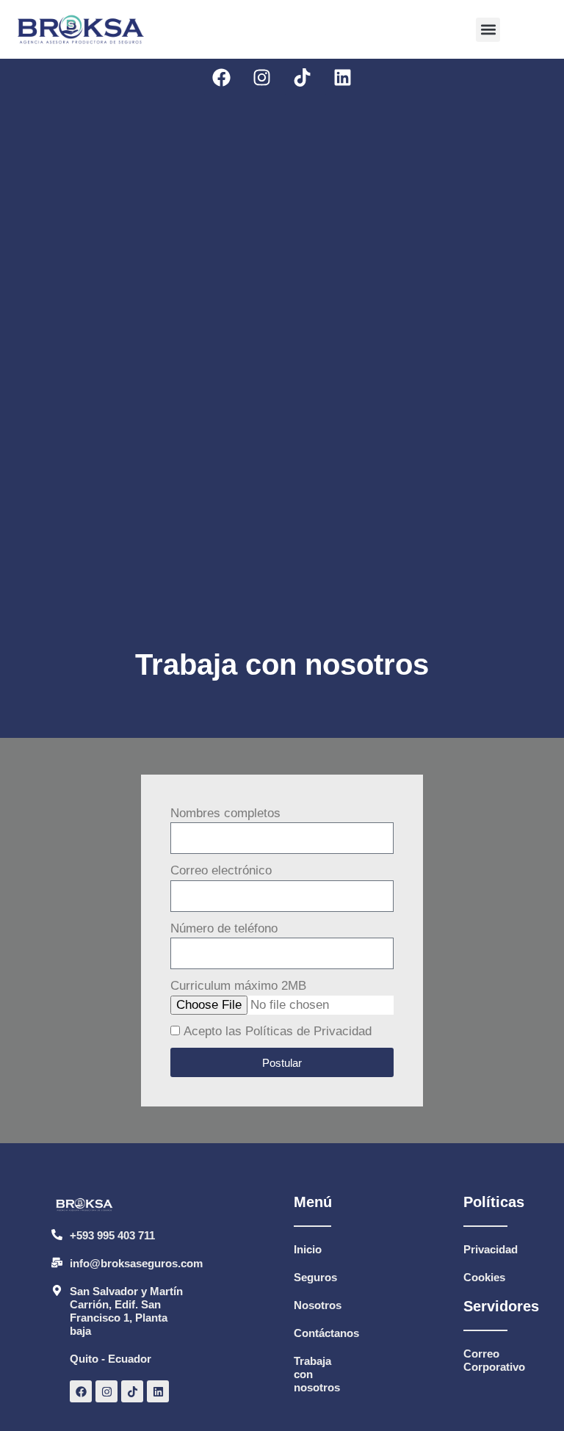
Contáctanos (326, 1333)
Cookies (484, 1277)
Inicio (308, 1249)
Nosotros (317, 1305)
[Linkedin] (343, 77)
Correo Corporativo (494, 1360)
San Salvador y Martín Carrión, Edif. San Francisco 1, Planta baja (126, 1311)
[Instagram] (262, 77)
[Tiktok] (302, 77)
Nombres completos (225, 813)
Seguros (315, 1277)
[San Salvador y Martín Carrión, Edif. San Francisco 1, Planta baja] (56, 1290)
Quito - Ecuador (110, 1358)
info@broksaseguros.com (136, 1263)
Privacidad (490, 1249)
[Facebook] (221, 77)
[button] (488, 30)
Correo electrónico (221, 870)
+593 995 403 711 (112, 1235)
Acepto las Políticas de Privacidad (278, 1031)
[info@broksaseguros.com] (56, 1262)
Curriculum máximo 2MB (238, 986)
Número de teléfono (224, 928)
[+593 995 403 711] (56, 1234)
